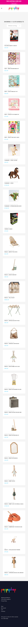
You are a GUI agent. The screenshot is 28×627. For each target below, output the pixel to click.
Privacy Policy (4, 601)
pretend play (7, 158)
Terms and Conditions (6, 599)
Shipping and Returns (5, 597)
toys (9, 44)
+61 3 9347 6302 (4, 618)
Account (14, 3)
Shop (2, 606)
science (5, 44)
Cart (2, 609)
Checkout (3, 611)
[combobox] (14, 25)
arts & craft (6, 67)
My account (3, 608)
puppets (12, 158)
